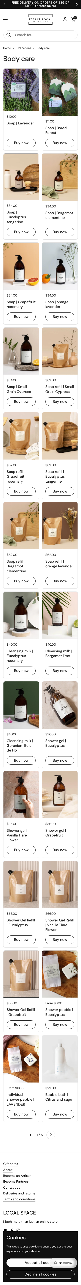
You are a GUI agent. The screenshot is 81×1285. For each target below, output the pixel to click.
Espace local (40, 1267)
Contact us (11, 1187)
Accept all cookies (40, 1223)
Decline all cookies (40, 1235)
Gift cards (10, 1164)
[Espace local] (40, 19)
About (8, 1170)
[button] (73, 19)
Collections (24, 48)
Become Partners (16, 1181)
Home (7, 48)
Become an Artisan (17, 1176)
